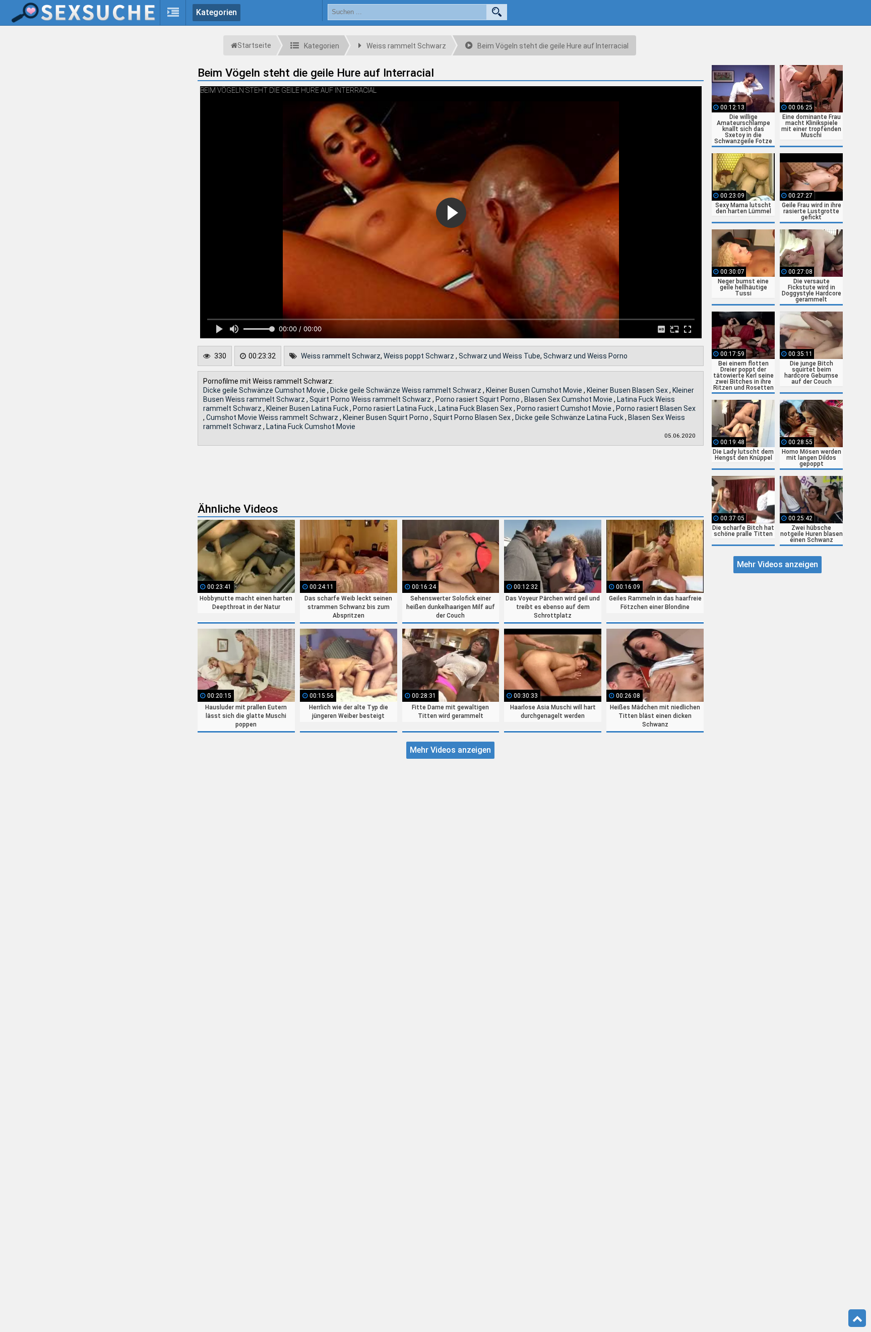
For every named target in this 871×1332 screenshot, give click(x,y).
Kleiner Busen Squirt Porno (386, 417)
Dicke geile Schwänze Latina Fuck (570, 417)
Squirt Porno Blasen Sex (472, 417)
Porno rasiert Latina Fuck (394, 408)
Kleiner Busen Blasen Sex (628, 390)
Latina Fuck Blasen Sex (476, 408)
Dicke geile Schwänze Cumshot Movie (265, 390)
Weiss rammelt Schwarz (341, 356)
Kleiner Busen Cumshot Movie (535, 390)
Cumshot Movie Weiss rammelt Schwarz (273, 417)
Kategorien (216, 12)
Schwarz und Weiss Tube (499, 356)
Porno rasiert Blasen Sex (656, 408)
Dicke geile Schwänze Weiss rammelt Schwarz (406, 390)
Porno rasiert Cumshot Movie (565, 408)
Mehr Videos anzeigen (450, 750)
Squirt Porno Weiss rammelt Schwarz (370, 399)
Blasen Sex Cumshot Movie (569, 399)
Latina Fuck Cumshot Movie (310, 426)
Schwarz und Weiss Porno (585, 356)
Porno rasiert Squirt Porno (478, 399)
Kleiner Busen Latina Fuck (308, 408)
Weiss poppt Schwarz (420, 356)
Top (857, 1318)
